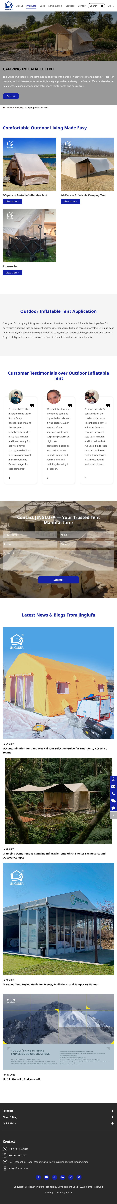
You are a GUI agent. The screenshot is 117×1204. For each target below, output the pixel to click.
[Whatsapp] (113, 779)
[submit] (102, 5)
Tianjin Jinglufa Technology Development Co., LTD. (55, 1186)
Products (19, 107)
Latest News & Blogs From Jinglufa (58, 615)
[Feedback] (113, 807)
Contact (9, 1141)
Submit (58, 580)
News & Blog (10, 1117)
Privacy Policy (64, 1192)
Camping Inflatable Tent (36, 107)
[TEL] (113, 793)
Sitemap (49, 1192)
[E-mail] (113, 786)
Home (9, 107)
